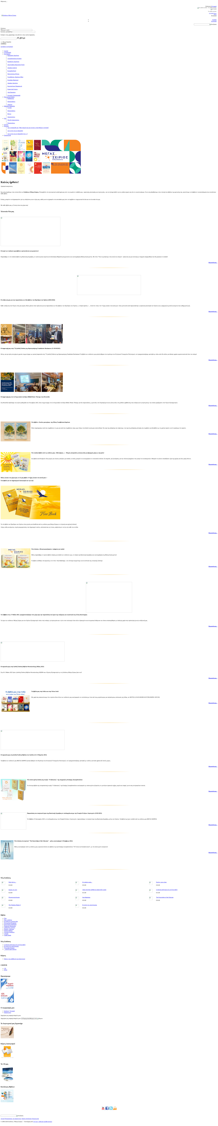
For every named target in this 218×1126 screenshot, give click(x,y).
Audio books (7, 935)
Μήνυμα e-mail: (5, 30)
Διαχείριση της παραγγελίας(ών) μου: (11, 1018)
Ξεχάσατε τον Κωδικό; (7, 46)
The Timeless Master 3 (15, 905)
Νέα (5, 118)
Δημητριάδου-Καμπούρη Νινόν (16, 64)
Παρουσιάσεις (11, 101)
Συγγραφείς (7, 54)
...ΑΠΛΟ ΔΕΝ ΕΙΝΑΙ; (10, 949)
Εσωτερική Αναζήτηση (10, 924)
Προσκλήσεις (11, 123)
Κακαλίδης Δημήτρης (13, 55)
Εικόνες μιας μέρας (161, 882)
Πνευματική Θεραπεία (10, 923)
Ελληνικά (213, 21)
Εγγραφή (214, 6)
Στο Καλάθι (211, 13)
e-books (6, 933)
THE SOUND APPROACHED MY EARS (94, 890)
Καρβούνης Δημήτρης (13, 61)
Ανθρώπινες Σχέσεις (9, 927)
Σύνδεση (6, 1011)
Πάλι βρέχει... (12, 882)
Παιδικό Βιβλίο (8, 930)
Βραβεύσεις (10, 98)
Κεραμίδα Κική (11, 71)
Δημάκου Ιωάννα (12, 68)
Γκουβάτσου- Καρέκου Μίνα (15, 77)
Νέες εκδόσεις (8, 920)
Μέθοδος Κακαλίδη (9, 106)
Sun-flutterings (86, 897)
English (214, 19)
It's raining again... (87, 882)
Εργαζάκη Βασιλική (12, 80)
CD (5, 968)
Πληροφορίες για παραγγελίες (13, 1118)
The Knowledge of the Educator (164, 897)
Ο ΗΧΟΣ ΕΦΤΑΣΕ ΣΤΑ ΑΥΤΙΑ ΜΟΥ (167, 890)
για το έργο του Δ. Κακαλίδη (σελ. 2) (17, 134)
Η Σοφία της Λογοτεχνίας (11, 921)
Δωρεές (6, 124)
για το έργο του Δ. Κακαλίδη (15, 130)
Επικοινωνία (7, 135)
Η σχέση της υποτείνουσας (89, 905)
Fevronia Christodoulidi (13, 95)
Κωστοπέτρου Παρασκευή (14, 86)
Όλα (5, 918)
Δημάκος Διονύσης (12, 83)
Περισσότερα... (213, 262)
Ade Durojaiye (11, 92)
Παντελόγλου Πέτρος (13, 74)
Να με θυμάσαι (7, 42)
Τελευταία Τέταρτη (9, 948)
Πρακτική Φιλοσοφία (10, 926)
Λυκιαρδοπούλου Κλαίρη (14, 58)
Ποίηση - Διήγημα (9, 929)
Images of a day (13, 890)
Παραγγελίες (7, 1012)
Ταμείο (215, 13)
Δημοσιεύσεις (11, 117)
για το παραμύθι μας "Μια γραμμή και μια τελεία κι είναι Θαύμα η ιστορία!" (28, 127)
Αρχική (6, 51)
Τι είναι (9, 107)
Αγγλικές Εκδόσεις (9, 932)
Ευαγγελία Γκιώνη (12, 89)
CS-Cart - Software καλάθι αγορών (42, 1121)
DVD (5, 970)
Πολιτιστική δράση (9, 97)
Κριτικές (6, 126)
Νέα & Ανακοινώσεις (13, 120)
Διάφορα (9, 104)
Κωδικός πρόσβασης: (6, 32)
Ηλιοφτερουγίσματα (14, 897)
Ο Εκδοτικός (7, 52)
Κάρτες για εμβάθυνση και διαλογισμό (14, 959)
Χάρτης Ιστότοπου (27, 1118)
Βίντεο (9, 114)
